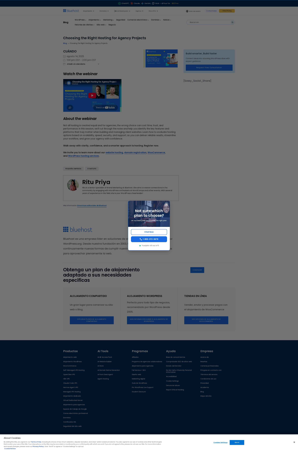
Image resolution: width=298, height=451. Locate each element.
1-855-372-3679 (150, 239)
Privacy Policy (38, 446)
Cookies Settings (220, 442)
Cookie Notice (10, 449)
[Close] (294, 442)
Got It (237, 442)
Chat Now (149, 232)
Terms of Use (36, 442)
